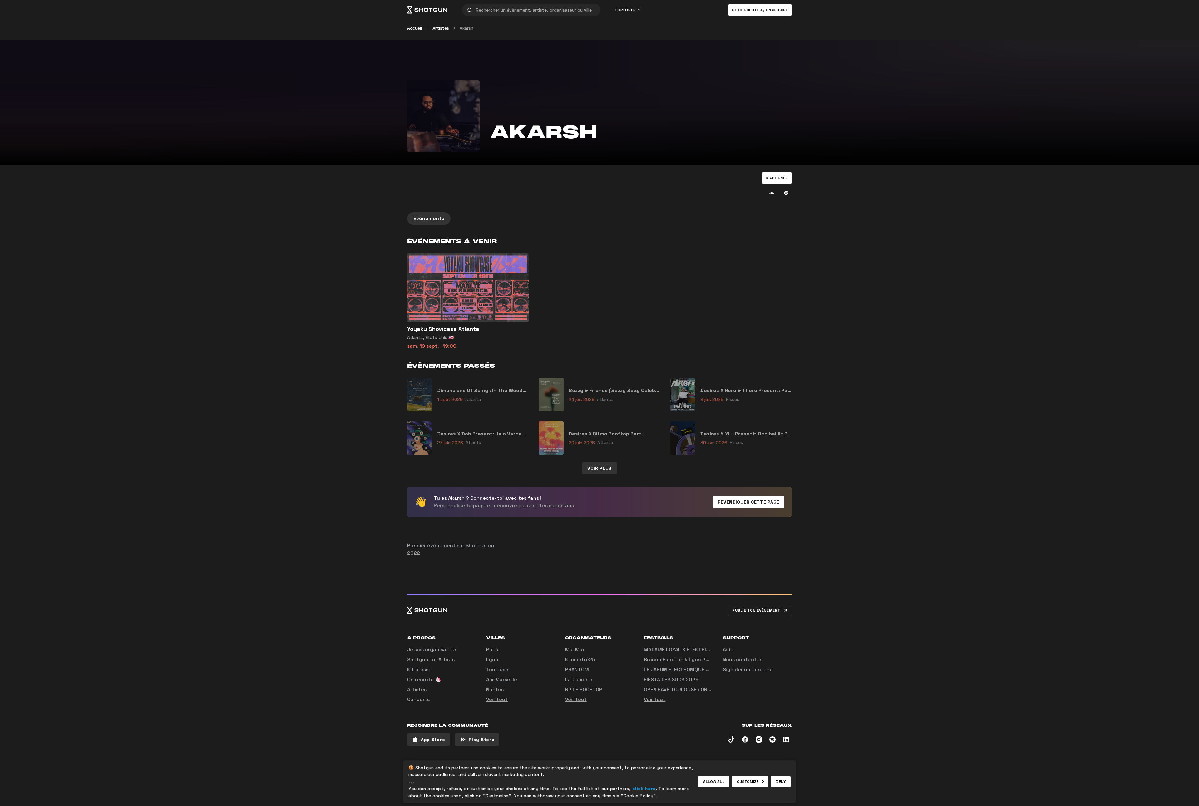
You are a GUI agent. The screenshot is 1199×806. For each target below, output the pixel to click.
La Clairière (578, 679)
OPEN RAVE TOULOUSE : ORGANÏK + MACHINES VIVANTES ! (711, 689)
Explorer (625, 9)
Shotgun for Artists (431, 659)
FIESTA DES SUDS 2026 (671, 679)
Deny (781, 781)
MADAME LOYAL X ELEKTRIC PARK (683, 649)
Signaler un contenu (748, 669)
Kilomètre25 (580, 659)
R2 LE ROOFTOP (583, 689)
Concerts (418, 699)
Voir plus (599, 468)
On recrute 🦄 (424, 679)
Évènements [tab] (428, 218)
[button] (777, 178)
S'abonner (777, 177)
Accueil (414, 28)
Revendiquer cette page (748, 502)
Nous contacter (742, 659)
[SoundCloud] (771, 193)
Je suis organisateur (431, 649)
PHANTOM (577, 669)
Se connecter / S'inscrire (760, 9)
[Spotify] (786, 193)
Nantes (495, 689)
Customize (748, 781)
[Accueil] (427, 10)
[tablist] (599, 218)
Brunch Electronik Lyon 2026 (679, 659)
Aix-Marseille (501, 679)
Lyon (492, 659)
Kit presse (419, 669)
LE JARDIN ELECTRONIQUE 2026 (681, 669)
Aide (728, 649)
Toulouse (497, 669)
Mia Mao (575, 649)
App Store (433, 739)
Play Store (481, 739)
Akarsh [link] (466, 28)
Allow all (713, 781)
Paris (492, 649)
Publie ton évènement (756, 610)
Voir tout (497, 699)
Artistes (440, 28)
